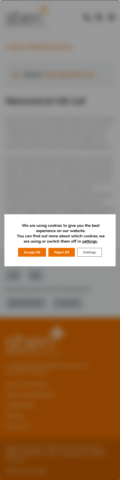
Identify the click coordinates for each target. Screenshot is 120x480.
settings (89, 241)
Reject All (61, 252)
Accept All (32, 252)
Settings (89, 252)
